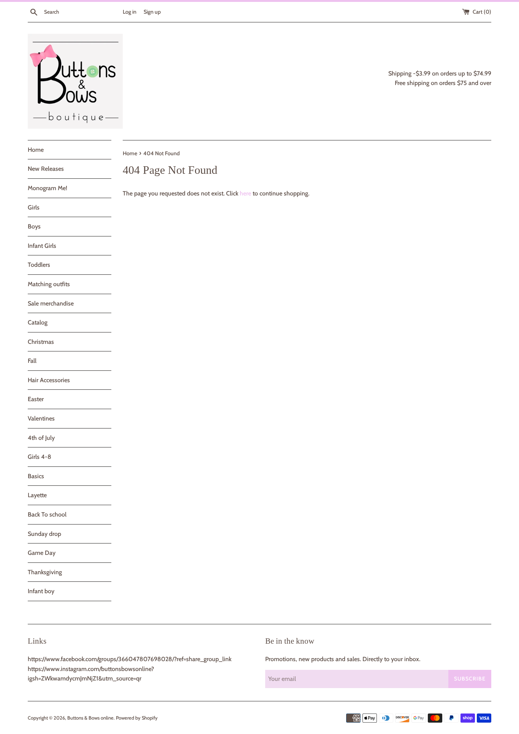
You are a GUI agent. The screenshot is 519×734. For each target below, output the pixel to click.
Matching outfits (49, 284)
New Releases (46, 168)
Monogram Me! (47, 188)
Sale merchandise (51, 303)
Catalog (37, 322)
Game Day (41, 552)
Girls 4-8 (39, 456)
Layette (37, 495)
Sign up (152, 11)
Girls (34, 207)
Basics (36, 476)
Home (36, 149)
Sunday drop (44, 533)
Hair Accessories (49, 380)
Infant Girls (42, 245)
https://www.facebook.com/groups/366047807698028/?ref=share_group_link (129, 659)
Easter (36, 399)
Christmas (41, 341)
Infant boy (41, 591)
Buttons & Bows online (90, 718)
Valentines (41, 418)
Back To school (47, 514)
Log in (129, 11)
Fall (32, 360)
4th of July (41, 437)
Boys (34, 226)
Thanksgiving (45, 572)
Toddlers (39, 264)
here (245, 193)
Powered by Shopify (137, 718)
